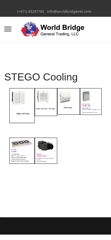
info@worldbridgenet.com (69, 11)
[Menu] (7, 29)
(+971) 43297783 (30, 11)
